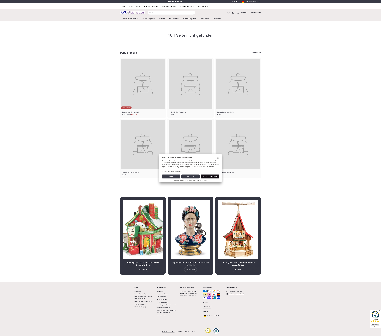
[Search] (192, 13)
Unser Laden (204, 19)
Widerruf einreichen (140, 304)
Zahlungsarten (161, 296)
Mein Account (161, 315)
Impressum (137, 291)
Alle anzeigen (256, 53)
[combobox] (171, 13)
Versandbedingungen (163, 294)
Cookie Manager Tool (168, 332)
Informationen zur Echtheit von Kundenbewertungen (166, 311)
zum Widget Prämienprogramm (166, 305)
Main (123, 6)
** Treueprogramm (189, 19)
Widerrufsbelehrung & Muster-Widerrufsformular (143, 297)
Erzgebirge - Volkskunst (151, 6)
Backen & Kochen (134, 6)
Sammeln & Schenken (169, 6)
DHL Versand (173, 19)
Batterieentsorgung (140, 306)
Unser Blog (217, 19)
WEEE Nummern (162, 299)
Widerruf (162, 19)
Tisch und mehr (203, 6)
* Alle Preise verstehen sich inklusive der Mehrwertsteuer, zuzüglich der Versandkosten (188, 293)
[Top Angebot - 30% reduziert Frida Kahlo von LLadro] (190, 229)
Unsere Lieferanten (129, 19)
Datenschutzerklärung (140, 294)
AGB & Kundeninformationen (143, 301)
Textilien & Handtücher (187, 6)
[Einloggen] (232, 12)
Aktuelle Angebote (148, 19)
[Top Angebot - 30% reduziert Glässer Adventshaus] (238, 229)
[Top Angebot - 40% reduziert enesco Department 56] (143, 229)
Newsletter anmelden (163, 307)
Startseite (160, 291)
